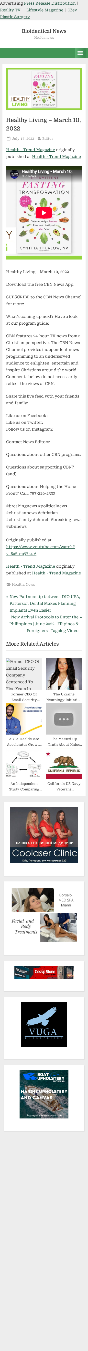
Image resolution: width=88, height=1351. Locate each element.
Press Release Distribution (50, 3)
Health (18, 584)
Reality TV (11, 10)
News (30, 584)
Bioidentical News (44, 31)
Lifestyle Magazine (44, 10)
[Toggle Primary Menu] (80, 53)
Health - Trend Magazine (30, 149)
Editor (47, 138)
